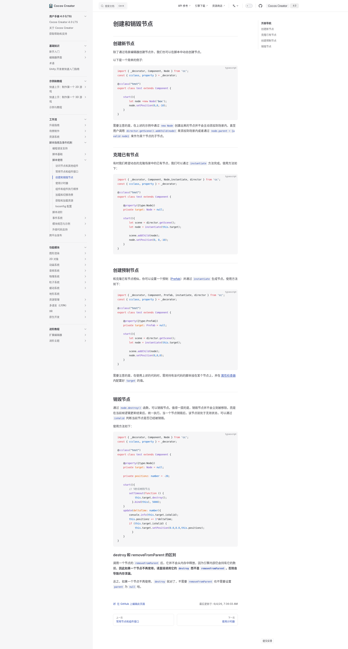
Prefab (175, 279)
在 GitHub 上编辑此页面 (131, 603)
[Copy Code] (232, 71)
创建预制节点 (268, 40)
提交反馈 (267, 640)
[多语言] (235, 6)
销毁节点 (266, 46)
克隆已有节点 (268, 34)
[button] (68, 16)
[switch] (249, 6)
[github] (260, 6)
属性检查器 (228, 375)
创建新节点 (267, 28)
